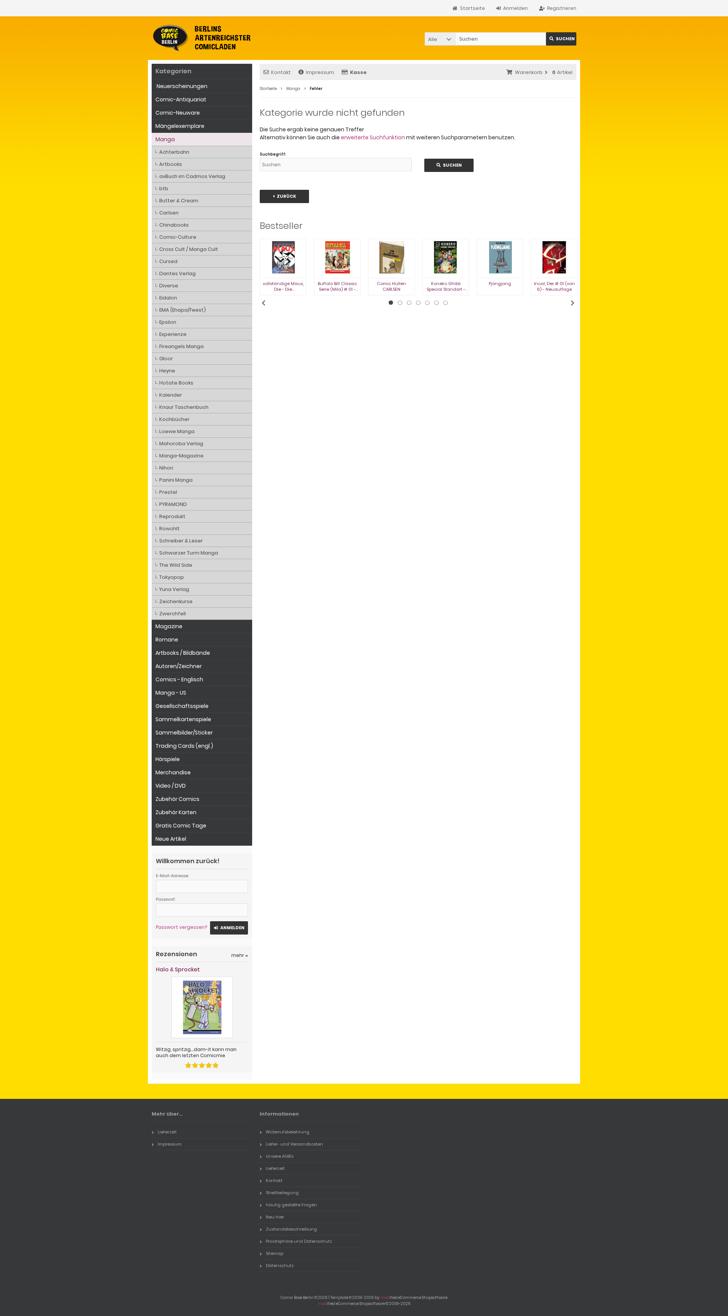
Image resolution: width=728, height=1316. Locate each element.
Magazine (168, 626)
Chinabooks (174, 225)
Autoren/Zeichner (178, 666)
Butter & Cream (178, 200)
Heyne (167, 370)
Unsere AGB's (279, 1156)
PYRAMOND (173, 504)
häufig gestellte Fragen (291, 1205)
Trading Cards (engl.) (184, 746)
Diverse (168, 285)
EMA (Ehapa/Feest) (182, 310)
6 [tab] (436, 303)
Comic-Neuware (177, 113)
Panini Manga (176, 480)
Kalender (170, 395)
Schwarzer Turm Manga (188, 552)
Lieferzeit (167, 1132)
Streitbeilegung (282, 1193)
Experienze (173, 334)
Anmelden (229, 928)
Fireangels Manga (181, 346)
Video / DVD (170, 786)
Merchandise (173, 772)
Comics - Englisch (179, 679)
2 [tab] (400, 303)
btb (163, 188)
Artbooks (170, 164)
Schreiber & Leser (181, 540)
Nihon (166, 467)
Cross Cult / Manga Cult (188, 249)
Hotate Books (176, 382)
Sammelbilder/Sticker (184, 732)
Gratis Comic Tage (180, 825)
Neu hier (275, 1217)
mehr (239, 955)
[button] (440, 39)
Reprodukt (172, 516)
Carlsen (169, 212)
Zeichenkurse (176, 601)
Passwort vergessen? (181, 927)
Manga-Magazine (181, 455)
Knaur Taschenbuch (184, 407)
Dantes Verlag (177, 273)
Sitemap (274, 1253)
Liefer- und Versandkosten (294, 1144)
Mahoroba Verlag (181, 443)
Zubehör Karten (175, 812)
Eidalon (168, 297)
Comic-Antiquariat (180, 99)
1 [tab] (391, 303)
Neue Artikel (170, 839)
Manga (165, 139)
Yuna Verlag (174, 589)
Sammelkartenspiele (183, 719)
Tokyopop (171, 577)
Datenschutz (280, 1265)
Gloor (166, 358)
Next (572, 303)
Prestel (168, 492)
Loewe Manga (177, 431)
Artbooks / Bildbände (182, 653)
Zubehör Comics (177, 799)
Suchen (561, 39)
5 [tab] (427, 303)
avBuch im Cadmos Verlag (192, 176)
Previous (263, 303)
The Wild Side (175, 565)
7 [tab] (445, 303)
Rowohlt (169, 528)
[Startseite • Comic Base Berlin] (202, 38)
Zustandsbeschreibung (291, 1229)
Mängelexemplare (179, 126)
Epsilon (167, 322)
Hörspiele (167, 759)
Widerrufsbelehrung (287, 1132)
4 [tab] (418, 303)
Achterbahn (174, 152)
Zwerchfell (172, 613)
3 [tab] (409, 303)
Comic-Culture (177, 237)
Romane (166, 639)
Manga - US (170, 693)
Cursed (168, 261)
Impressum (320, 72)
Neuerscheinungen (181, 86)
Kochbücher (174, 419)
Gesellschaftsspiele (182, 706)
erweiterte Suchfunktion (373, 137)
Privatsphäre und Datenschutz (299, 1241)
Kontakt (281, 72)
